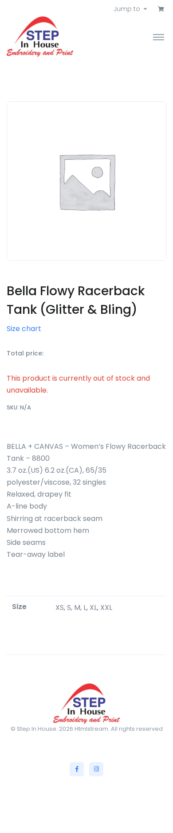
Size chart (24, 329)
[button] (161, 9)
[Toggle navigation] (158, 36)
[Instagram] (96, 769)
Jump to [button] (127, 8)
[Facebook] (77, 769)
